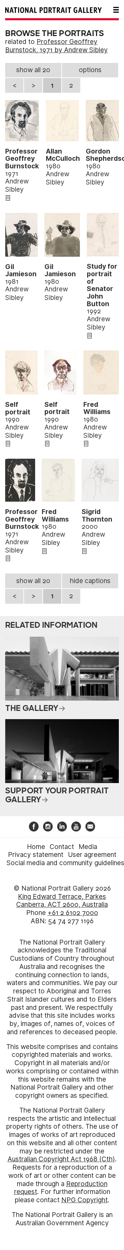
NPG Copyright (84, 1200)
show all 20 (33, 70)
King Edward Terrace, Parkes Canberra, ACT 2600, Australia (62, 901)
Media (88, 847)
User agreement (92, 855)
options (90, 70)
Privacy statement (35, 855)
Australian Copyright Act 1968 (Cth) (61, 1159)
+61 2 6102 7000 (73, 913)
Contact (62, 847)
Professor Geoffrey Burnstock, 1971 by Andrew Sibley (56, 46)
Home (36, 847)
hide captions (90, 581)
